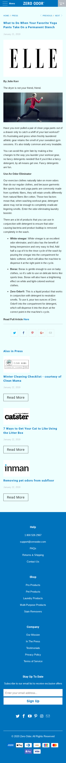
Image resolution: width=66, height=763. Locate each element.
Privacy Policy (33, 654)
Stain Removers (33, 611)
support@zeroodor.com (33, 541)
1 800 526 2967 (33, 535)
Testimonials (33, 648)
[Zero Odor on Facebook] (23, 716)
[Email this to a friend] (50, 333)
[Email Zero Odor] (47, 716)
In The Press (33, 641)
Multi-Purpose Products (33, 604)
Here (26, 319)
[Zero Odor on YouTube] (29, 716)
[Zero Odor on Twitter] (17, 716)
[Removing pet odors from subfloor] (16, 475)
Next (57, 16)
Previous (47, 16)
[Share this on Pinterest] (32, 333)
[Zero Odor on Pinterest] (35, 716)
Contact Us (33, 561)
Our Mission (33, 634)
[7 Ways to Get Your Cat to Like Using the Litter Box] (16, 423)
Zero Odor (25, 736)
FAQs (33, 548)
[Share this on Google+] (41, 333)
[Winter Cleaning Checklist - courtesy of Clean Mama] (16, 371)
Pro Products (33, 585)
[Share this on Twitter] (14, 333)
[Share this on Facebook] (23, 333)
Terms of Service (33, 661)
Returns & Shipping (33, 554)
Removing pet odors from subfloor (28, 480)
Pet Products (33, 591)
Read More (16, 397)
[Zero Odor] (33, 3)
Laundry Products (33, 598)
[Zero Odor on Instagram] (42, 716)
